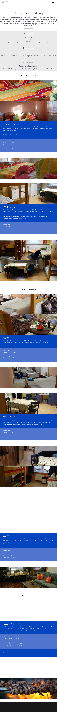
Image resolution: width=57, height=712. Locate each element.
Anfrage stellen (28, 28)
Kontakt (50, 707)
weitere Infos (39, 69)
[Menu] (53, 2)
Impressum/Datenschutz (43, 707)
